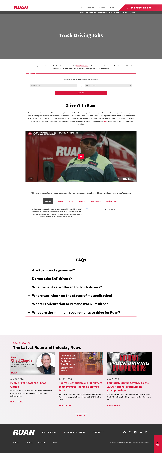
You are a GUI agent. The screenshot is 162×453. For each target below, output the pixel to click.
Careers (42, 442)
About (16, 442)
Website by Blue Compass (139, 442)
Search (81, 93)
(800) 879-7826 (82, 66)
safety (105, 121)
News (54, 442)
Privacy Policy (129, 442)
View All (81, 415)
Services (29, 442)
